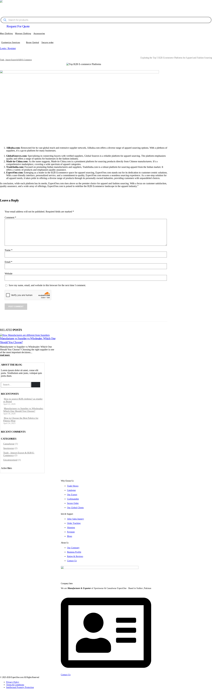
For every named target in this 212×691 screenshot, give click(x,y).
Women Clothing (23, 33)
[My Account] (2, 52)
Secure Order (73, 503)
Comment (10, 217)
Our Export (72, 494)
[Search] (35, 384)
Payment (71, 532)
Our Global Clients (75, 507)
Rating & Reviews (75, 556)
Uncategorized (10, 460)
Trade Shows (72, 486)
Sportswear (8, 448)
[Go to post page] (25, 335)
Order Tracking (74, 523)
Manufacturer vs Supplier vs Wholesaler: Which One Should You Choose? (23, 409)
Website (8, 273)
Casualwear (8, 444)
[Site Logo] (39, 8)
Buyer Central (32, 42)
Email (8, 262)
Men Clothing (6, 33)
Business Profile (74, 552)
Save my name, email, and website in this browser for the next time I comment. (47, 285)
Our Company (73, 547)
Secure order (47, 42)
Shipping (71, 527)
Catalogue (71, 490)
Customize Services (10, 42)
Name (8, 250)
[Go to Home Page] (1, 57)
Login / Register (8, 48)
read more (5, 355)
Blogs (69, 536)
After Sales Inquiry (75, 519)
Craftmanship (73, 499)
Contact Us (72, 560)
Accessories (39, 33)
